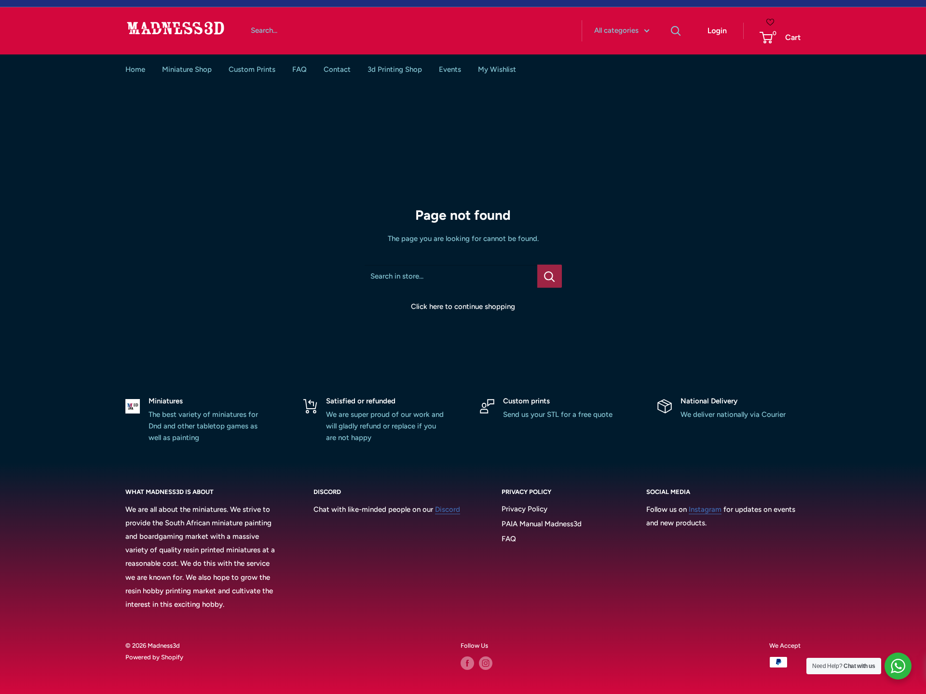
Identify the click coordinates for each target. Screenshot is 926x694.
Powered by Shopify (154, 657)
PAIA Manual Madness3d (542, 524)
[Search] (676, 30)
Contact (337, 69)
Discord (447, 509)
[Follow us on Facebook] (467, 663)
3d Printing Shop (395, 69)
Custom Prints (252, 69)
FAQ (299, 69)
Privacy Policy (524, 509)
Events (450, 69)
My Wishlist (497, 69)
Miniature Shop (187, 69)
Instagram (705, 509)
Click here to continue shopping (463, 306)
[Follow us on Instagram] (485, 663)
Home (135, 69)
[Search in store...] (549, 276)
